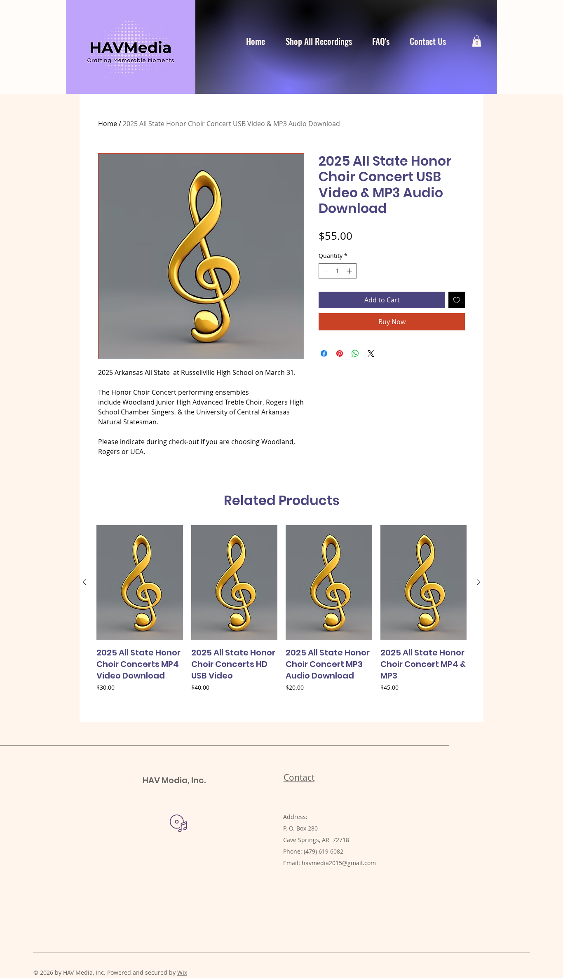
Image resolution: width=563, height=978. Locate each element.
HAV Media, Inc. (174, 780)
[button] (476, 41)
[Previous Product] (84, 582)
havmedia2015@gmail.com (339, 863)
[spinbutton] (337, 271)
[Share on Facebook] (324, 353)
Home (107, 123)
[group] (281, 620)
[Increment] (350, 271)
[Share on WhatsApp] (355, 353)
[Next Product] (478, 582)
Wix (182, 972)
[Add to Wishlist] (456, 300)
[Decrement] (325, 271)
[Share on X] (371, 353)
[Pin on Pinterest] (340, 353)
